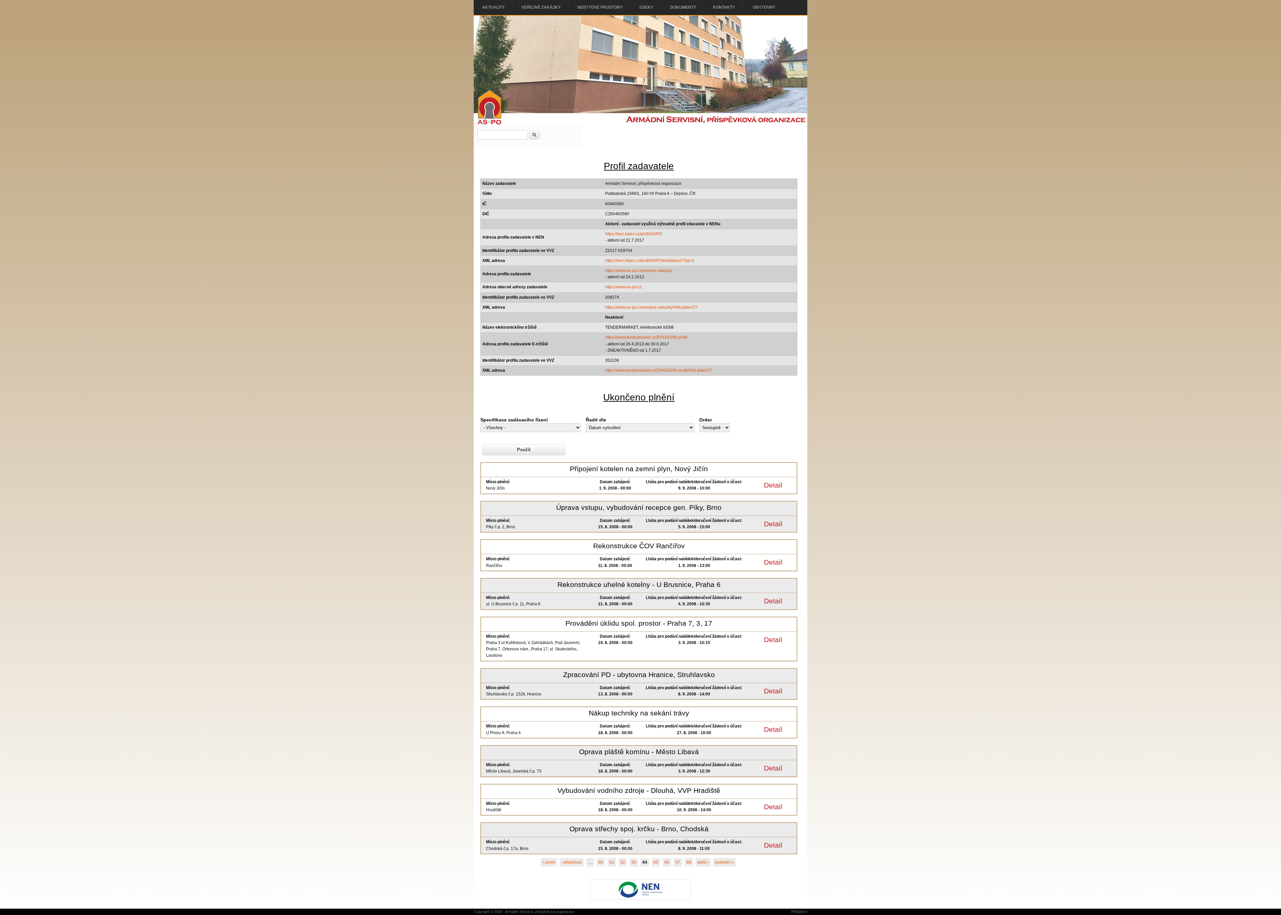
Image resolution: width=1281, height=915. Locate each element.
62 (622, 862)
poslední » (724, 862)
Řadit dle (596, 419)
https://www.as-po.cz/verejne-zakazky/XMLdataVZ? (651, 307)
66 (667, 862)
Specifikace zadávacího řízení (514, 419)
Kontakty (724, 7)
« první (549, 862)
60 (600, 862)
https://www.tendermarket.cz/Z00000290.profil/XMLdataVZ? (658, 370)
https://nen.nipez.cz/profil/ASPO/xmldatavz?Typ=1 (650, 260)
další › (703, 862)
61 (611, 862)
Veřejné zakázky (541, 7)
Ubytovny (764, 7)
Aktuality (493, 7)
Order (705, 419)
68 (689, 862)
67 (678, 862)
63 (633, 862)
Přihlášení (799, 912)
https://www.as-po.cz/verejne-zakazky (639, 270)
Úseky (646, 7)
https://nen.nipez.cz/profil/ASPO (633, 234)
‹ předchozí (571, 862)
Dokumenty (683, 7)
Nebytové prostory (600, 7)
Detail (773, 485)
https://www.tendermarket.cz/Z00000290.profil (646, 337)
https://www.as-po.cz (623, 287)
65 (656, 862)
